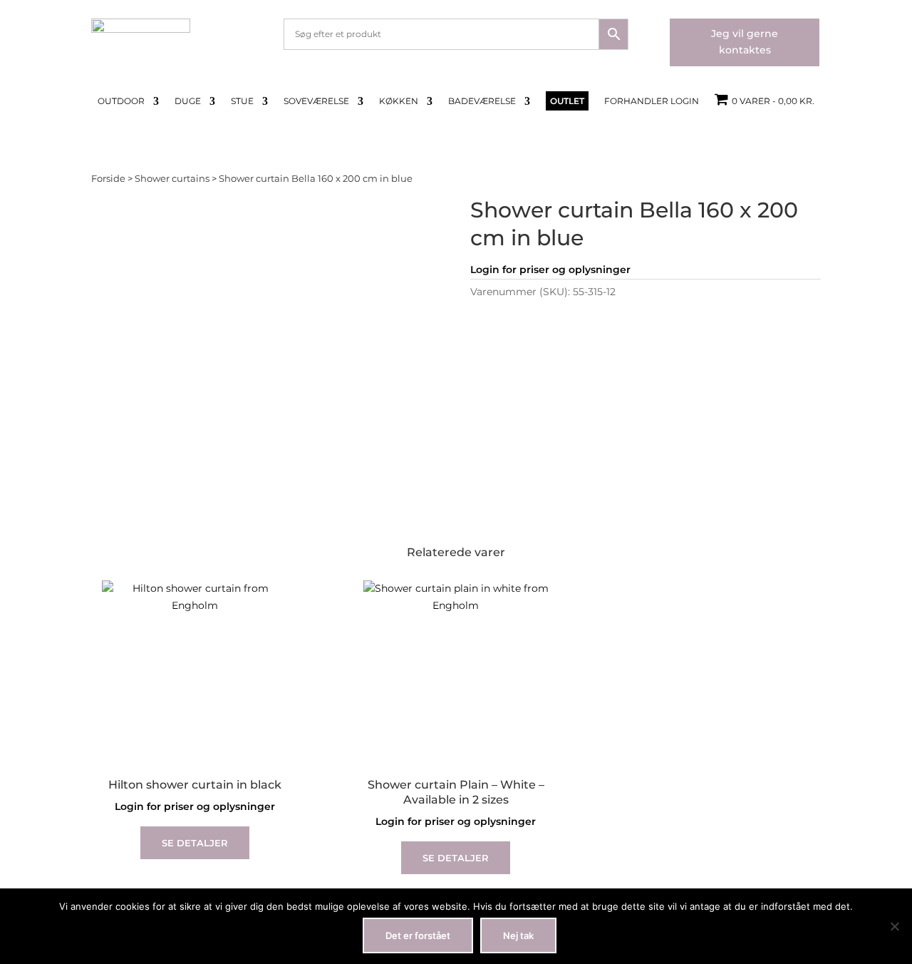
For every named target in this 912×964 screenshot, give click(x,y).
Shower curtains (172, 178)
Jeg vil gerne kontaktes (744, 42)
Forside (108, 178)
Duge (188, 101)
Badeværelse (482, 101)
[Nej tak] (894, 926)
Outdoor (121, 101)
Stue (242, 101)
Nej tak (518, 935)
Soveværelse (316, 101)
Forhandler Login (651, 101)
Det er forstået (417, 935)
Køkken (398, 101)
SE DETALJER (195, 842)
